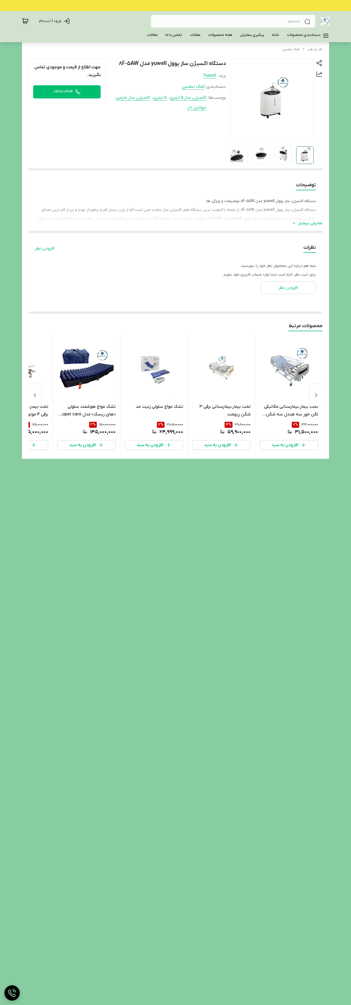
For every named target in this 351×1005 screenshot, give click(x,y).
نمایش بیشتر (310, 223)
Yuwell (209, 75)
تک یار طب (314, 49)
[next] (34, 395)
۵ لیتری (160, 97)
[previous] (316, 395)
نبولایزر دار (196, 107)
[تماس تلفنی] (12, 993)
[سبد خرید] (25, 21)
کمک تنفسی (291, 49)
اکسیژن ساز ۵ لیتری (188, 97)
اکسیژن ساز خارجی (133, 97)
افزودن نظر (45, 248)
